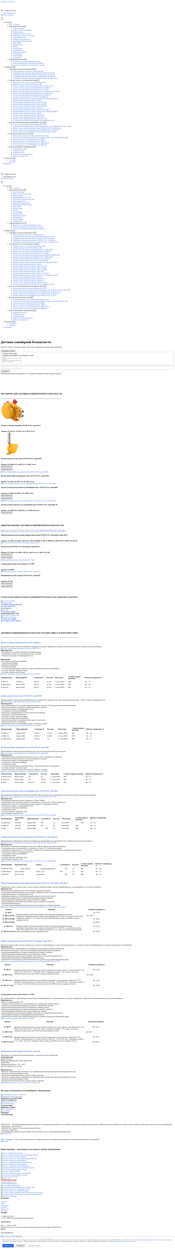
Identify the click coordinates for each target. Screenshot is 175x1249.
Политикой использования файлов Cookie (146, 1240)
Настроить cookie (34, 1245)
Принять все (8, 1245)
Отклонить (20, 1245)
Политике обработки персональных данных (122, 1241)
